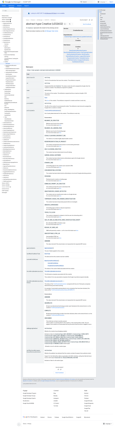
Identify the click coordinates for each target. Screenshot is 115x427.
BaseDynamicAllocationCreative (78, 50)
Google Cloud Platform (67, 417)
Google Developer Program (29, 393)
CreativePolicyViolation (52, 110)
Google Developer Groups (29, 395)
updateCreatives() (87, 36)
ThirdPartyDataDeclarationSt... (54, 281)
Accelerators (26, 400)
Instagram (56, 398)
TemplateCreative (84, 58)
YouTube (56, 405)
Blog (55, 393)
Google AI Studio (88, 400)
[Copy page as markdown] (69, 24)
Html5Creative (85, 54)
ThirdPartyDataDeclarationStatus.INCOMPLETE (63, 290)
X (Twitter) (56, 403)
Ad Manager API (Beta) (50, 13)
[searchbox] (10, 10)
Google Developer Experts (29, 398)
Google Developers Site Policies (48, 380)
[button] (10, 21)
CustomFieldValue (53, 263)
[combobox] (87, 1)
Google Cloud (87, 405)
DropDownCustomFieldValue (56, 265)
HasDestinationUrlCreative (74, 54)
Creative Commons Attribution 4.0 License (65, 379)
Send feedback (87, 24)
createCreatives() (77, 36)
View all (86, 411)
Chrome (86, 395)
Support (26, 5)
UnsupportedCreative (83, 60)
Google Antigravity (88, 403)
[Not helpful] (92, 20)
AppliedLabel (48, 248)
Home (27, 20)
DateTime (47, 253)
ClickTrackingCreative (86, 52)
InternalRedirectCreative (72, 56)
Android (86, 393)
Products (33, 20)
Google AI (78, 417)
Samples (19, 5)
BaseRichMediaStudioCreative (72, 52)
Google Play (87, 408)
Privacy (29, 423)
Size (46, 97)
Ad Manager (16, 2)
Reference (11, 5)
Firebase (86, 398)
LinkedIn (56, 400)
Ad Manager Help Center (51, 31)
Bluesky (55, 395)
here (60, 125)
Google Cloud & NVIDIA (28, 403)
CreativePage (68, 36)
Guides (4, 5)
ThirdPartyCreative (72, 60)
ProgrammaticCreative (73, 58)
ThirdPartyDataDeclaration (53, 271)
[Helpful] (89, 20)
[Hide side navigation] (18, 424)
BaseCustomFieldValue (51, 260)
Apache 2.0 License (27, 380)
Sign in (111, 2)
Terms (24, 423)
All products (87, 417)
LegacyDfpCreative (84, 56)
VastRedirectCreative (78, 62)
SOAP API (27, 2)
